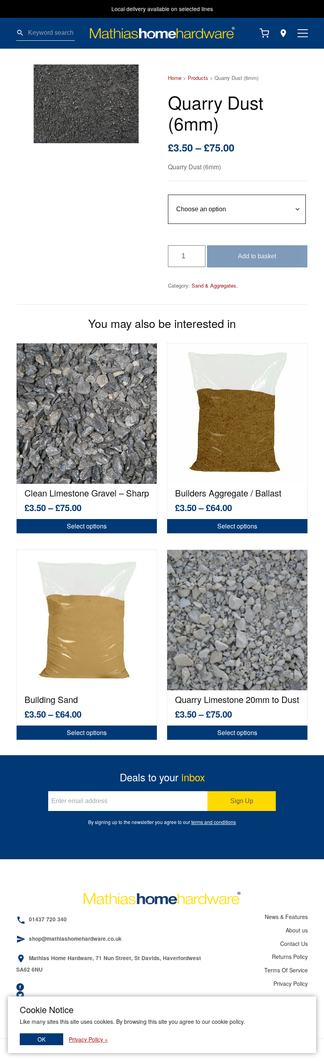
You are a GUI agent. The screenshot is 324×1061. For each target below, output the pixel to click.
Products (198, 77)
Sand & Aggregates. (215, 285)
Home (174, 77)
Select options (87, 525)
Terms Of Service (286, 970)
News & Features (286, 917)
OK (41, 1039)
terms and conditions (213, 821)
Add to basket (257, 256)
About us (297, 930)
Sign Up (241, 801)
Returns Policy (290, 957)
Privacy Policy (290, 983)
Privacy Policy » (88, 1039)
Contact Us (294, 943)
